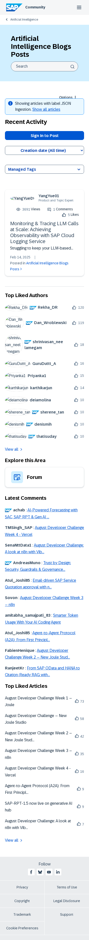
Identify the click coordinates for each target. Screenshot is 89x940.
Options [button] (65, 97)
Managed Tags (22, 169)
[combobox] (44, 66)
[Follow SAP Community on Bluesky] (40, 872)
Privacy (22, 887)
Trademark (22, 914)
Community (35, 7)
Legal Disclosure (66, 901)
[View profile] (22, 198)
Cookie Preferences (22, 928)
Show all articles (46, 109)
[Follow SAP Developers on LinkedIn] (58, 872)
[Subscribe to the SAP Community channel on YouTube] (49, 872)
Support (66, 914)
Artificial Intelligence (24, 19)
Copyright (22, 901)
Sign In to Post (45, 136)
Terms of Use (67, 887)
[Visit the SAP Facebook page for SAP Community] (31, 872)
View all (11, 449)
